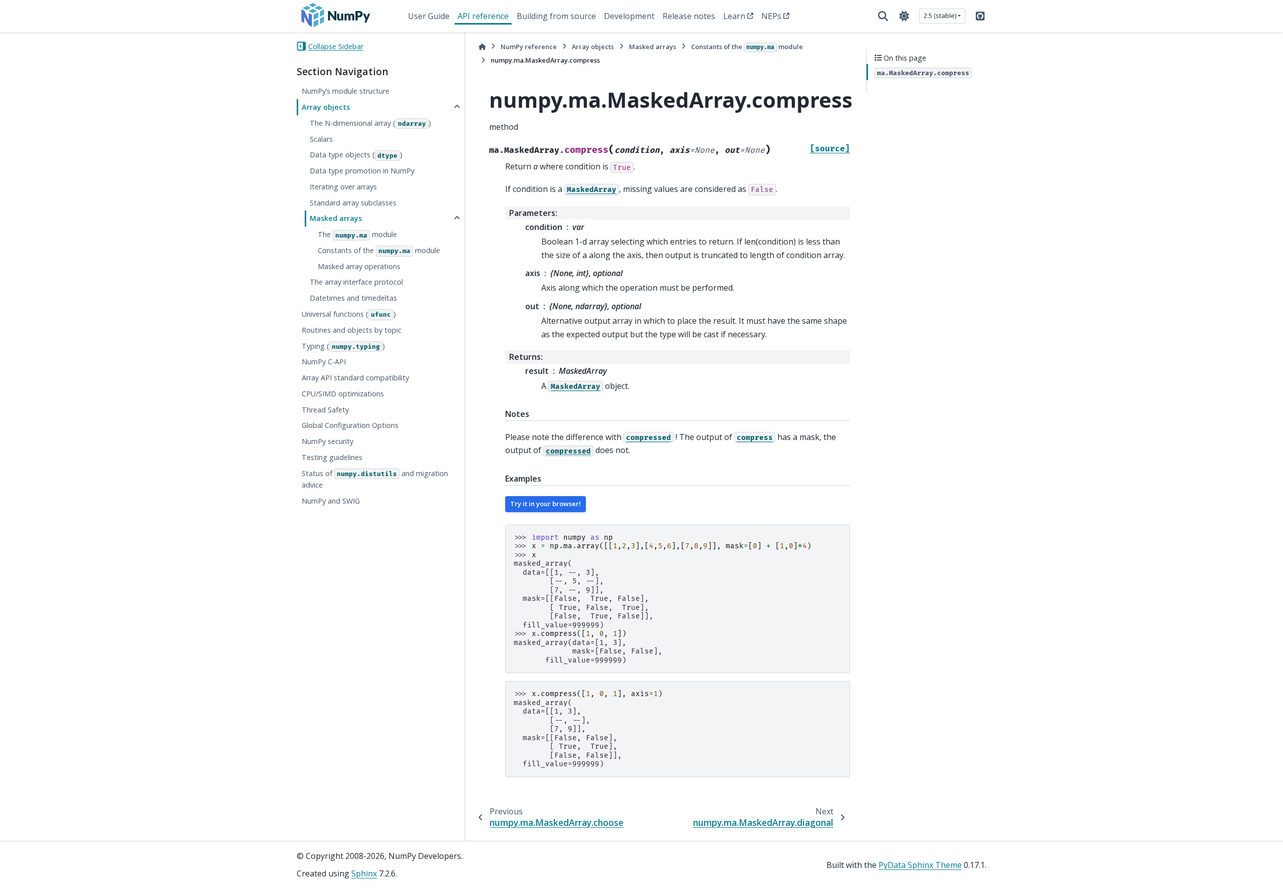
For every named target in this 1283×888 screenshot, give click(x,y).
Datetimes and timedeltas (353, 298)
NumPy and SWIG (331, 501)
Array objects (326, 107)
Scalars (321, 138)
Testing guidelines (332, 457)
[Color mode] (904, 16)
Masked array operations (359, 266)
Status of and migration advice (375, 479)
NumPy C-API (324, 361)
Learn (734, 16)
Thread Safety (325, 409)
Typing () (343, 345)
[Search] (883, 16)
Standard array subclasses (353, 202)
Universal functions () (349, 314)
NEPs (771, 16)
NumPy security (327, 441)
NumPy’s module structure (345, 91)
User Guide (429, 16)
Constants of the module (379, 250)
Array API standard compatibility (355, 377)
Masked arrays (336, 218)
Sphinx (364, 873)
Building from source (556, 16)
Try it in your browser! (545, 503)
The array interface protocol (356, 282)
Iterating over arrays (343, 186)
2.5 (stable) (940, 15)
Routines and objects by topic (351, 329)
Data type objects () (356, 154)
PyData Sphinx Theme (920, 864)
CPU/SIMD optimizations (343, 393)
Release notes (689, 16)
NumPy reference (529, 46)
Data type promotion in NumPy (362, 170)
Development (629, 16)
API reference (483, 16)
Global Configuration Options (350, 425)
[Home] (482, 47)
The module (357, 234)
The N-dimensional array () (370, 122)
